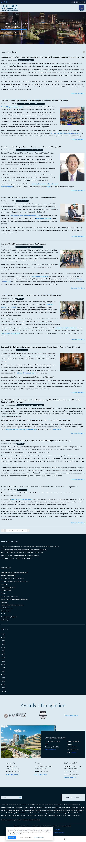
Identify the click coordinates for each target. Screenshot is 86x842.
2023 (3, 644)
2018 (3, 658)
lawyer (48, 187)
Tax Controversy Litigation (9, 617)
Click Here (73, 752)
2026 (3, 634)
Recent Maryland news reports (11, 107)
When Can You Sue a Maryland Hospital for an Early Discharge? (20, 555)
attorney (78, 133)
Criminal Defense (22, 350)
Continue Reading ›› (78, 93)
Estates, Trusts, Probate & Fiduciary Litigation (29, 150)
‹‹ (2, 530)
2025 (3, 637)
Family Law (20, 298)
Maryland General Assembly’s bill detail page (21, 429)
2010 (3, 684)
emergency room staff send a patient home (25, 216)
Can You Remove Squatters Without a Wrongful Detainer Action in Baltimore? (24, 549)
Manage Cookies (59, 832)
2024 (3, 641)
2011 (3, 681)
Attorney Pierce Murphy (40, 276)
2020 (3, 651)
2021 (3, 647)
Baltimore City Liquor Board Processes (12, 578)
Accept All (12, 837)
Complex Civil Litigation (8, 587)
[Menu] (81, 7)
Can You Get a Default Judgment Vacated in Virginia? (17, 558)
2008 (3, 691)
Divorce (3, 593)
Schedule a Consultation (14, 32)
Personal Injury (22, 490)
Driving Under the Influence (9, 596)
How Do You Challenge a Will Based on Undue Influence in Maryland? (22, 552)
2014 (3, 671)
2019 (3, 654)
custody (14, 307)
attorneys (73, 328)
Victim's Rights (5, 620)
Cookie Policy (14, 834)
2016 (3, 664)
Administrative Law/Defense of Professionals (31, 104)
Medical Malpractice (22, 201)
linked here (57, 429)
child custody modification (10, 333)
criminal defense (23, 373)
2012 (3, 678)
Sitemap (57, 829)
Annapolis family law (62, 328)
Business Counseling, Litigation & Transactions (29, 247)
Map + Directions (50, 749)
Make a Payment (73, 797)
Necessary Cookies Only (24, 837)
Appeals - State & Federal (26, 60)
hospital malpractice (43, 218)
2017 (3, 661)
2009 (3, 688)
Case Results (4, 584)
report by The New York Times (21, 499)
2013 (3, 674)
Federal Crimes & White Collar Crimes (12, 605)
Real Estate (4, 614)
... (25, 530)
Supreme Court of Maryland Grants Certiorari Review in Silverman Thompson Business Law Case (30, 546)
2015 (3, 668)
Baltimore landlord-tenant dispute (63, 133)
